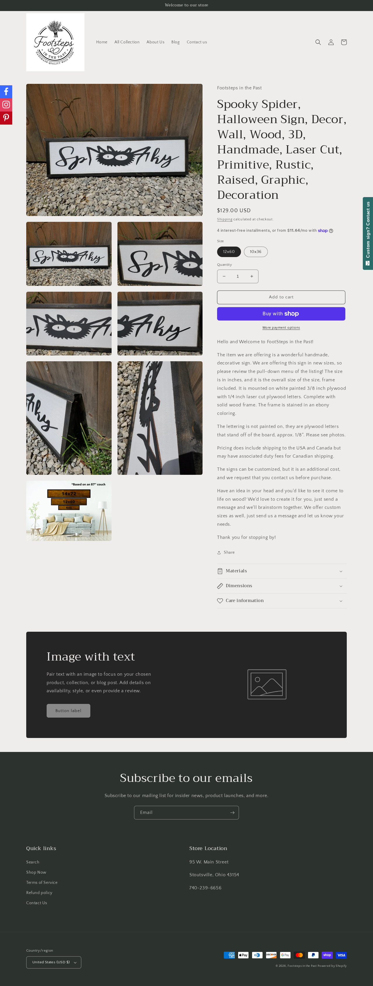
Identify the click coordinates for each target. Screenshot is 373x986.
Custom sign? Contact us (367, 231)
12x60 (229, 251)
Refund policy (39, 893)
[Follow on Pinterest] (6, 118)
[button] (318, 42)
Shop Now (36, 872)
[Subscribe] (232, 812)
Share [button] (229, 552)
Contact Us (36, 903)
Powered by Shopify (332, 966)
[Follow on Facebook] (6, 91)
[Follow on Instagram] (6, 104)
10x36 (256, 251)
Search (33, 862)
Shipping (225, 219)
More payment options (281, 328)
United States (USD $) (51, 962)
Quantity (224, 265)
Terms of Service (42, 882)
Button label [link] (68, 710)
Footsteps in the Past (302, 966)
